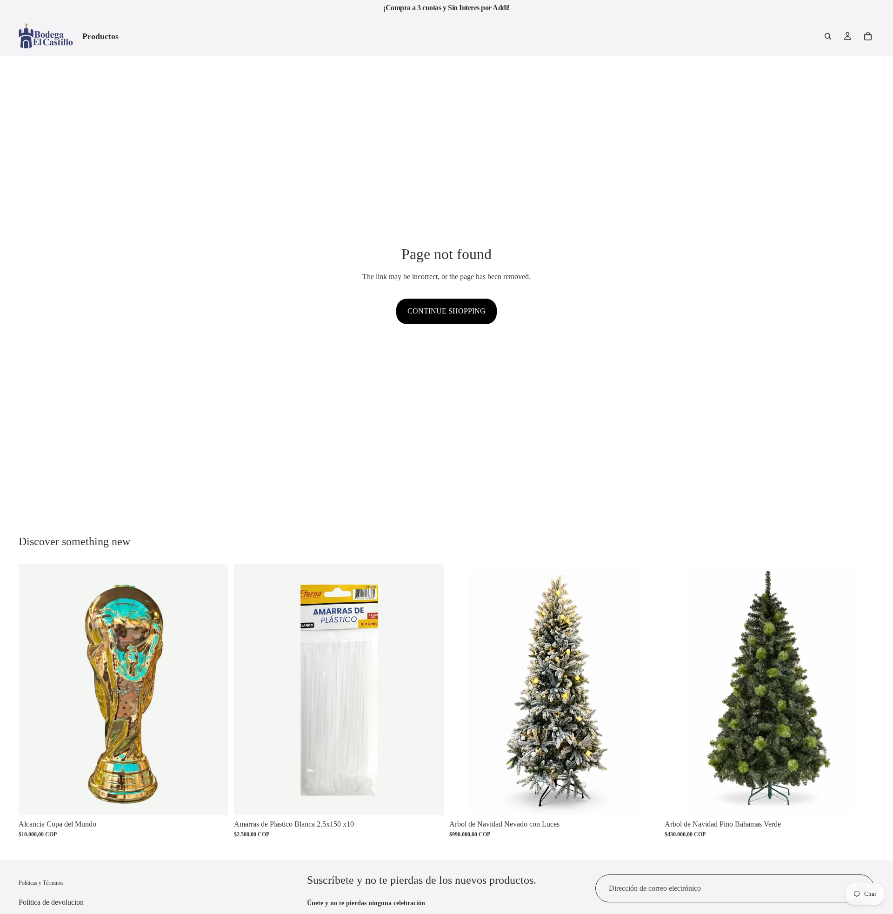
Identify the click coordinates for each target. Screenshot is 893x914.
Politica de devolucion (51, 902)
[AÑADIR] (214, 801)
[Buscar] (828, 36)
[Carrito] (868, 36)
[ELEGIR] (860, 801)
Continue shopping (446, 311)
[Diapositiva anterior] (463, 689)
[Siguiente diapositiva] (645, 689)
